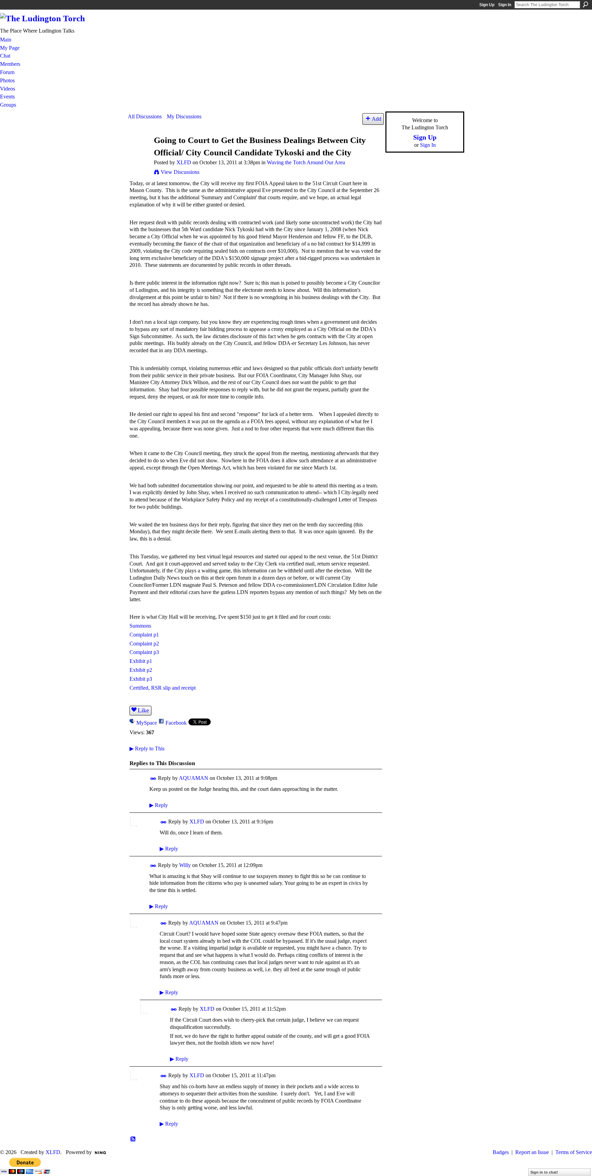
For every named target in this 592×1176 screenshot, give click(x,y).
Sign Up (486, 4)
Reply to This (147, 748)
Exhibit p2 (141, 670)
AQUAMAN (193, 778)
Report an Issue (532, 1152)
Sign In (504, 4)
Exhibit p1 (141, 661)
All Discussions (145, 116)
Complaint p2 (144, 643)
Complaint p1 (144, 635)
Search (585, 4)
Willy (185, 865)
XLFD (183, 162)
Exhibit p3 (141, 679)
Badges (501, 1152)
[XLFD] (139, 153)
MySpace (146, 723)
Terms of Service (573, 1152)
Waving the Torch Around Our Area (306, 162)
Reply (158, 805)
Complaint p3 (144, 652)
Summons (140, 626)
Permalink (153, 778)
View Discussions (180, 172)
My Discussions (184, 116)
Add (376, 119)
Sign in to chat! (544, 1172)
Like (143, 710)
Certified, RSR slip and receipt (163, 688)
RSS (133, 1139)
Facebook (176, 723)
